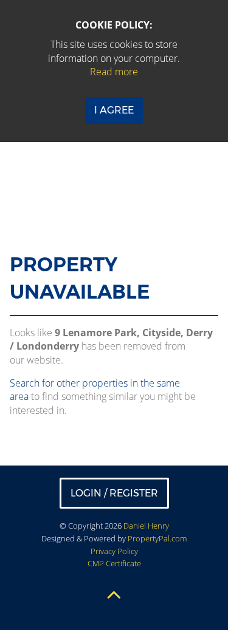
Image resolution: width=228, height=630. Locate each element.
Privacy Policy (114, 551)
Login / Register (114, 493)
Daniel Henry (146, 525)
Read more (114, 71)
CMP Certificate (114, 563)
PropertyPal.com (157, 538)
